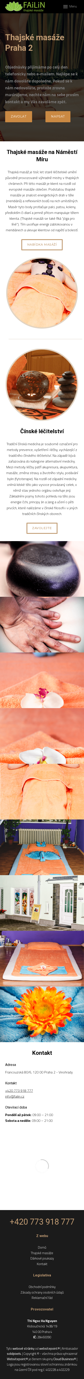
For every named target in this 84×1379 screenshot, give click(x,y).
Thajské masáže (42, 1253)
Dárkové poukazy (42, 1258)
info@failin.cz (14, 1096)
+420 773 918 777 (19, 1090)
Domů (42, 1247)
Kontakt (42, 1264)
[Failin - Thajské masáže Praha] (25, 6)
